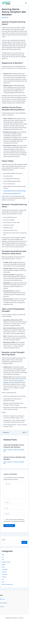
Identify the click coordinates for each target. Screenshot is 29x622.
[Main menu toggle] (25, 3)
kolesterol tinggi (21, 190)
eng (3, 557)
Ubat (3, 582)
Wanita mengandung (7, 584)
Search (3, 539)
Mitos (3, 567)
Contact (2, 606)
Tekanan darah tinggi (8, 190)
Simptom (4, 577)
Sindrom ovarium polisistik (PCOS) (12, 193)
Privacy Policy (3, 603)
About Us (2, 599)
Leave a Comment (7, 449)
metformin (20, 380)
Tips (3, 579)
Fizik (3, 559)
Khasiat (3, 564)
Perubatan (16, 449)
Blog (3, 554)
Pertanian (4, 572)
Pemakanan (5, 569)
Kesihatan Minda (6, 562)
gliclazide (5, 382)
